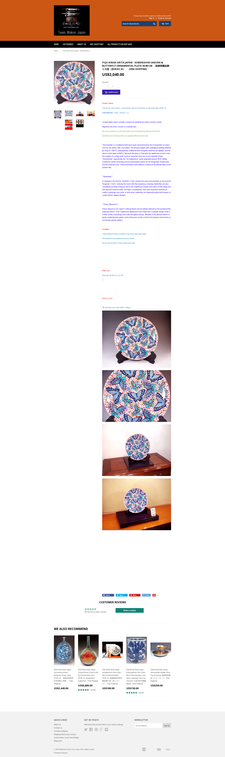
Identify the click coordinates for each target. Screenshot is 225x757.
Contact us (58, 727)
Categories (68, 44)
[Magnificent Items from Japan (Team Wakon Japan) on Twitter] (86, 730)
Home (56, 44)
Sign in (151, 18)
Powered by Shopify (61, 753)
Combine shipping (61, 731)
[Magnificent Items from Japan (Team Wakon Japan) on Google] (101, 730)
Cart (167, 23)
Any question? (97, 44)
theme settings (117, 724)
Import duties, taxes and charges (66, 737)
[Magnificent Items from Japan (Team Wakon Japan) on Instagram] (106, 730)
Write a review (129, 610)
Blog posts (58, 740)
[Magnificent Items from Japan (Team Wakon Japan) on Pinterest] (96, 730)
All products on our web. (120, 44)
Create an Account (164, 18)
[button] (83, 690)
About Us (81, 44)
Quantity (105, 82)
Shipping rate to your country (65, 734)
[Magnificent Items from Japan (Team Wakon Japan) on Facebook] (91, 730)
